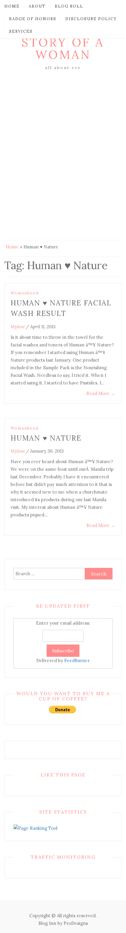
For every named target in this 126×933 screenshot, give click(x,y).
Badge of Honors (32, 19)
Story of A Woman (63, 48)
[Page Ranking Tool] (35, 828)
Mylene (18, 326)
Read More (100, 393)
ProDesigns (76, 923)
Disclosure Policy (91, 19)
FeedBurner (77, 660)
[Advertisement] (63, 137)
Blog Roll (69, 6)
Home (12, 6)
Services (21, 31)
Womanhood (25, 293)
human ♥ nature (46, 438)
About (37, 6)
